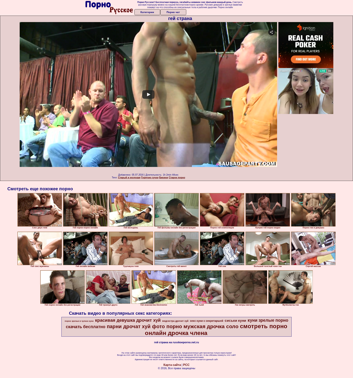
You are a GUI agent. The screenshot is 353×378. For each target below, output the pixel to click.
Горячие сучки (149, 177)
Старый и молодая (129, 177)
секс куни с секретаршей (206, 320)
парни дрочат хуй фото (136, 326)
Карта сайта (172, 364)
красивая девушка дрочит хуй (128, 320)
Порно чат (173, 12)
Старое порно (177, 177)
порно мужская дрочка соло (202, 326)
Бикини (163, 177)
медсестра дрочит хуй (175, 321)
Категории (147, 12)
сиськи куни (235, 320)
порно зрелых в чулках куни (79, 321)
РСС (186, 364)
